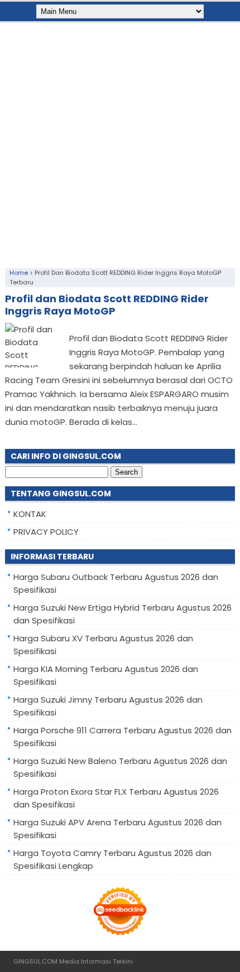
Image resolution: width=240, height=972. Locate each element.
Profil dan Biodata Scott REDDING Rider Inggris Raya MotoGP (107, 305)
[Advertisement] (120, 143)
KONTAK (29, 514)
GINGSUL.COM (35, 961)
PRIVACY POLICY (46, 532)
